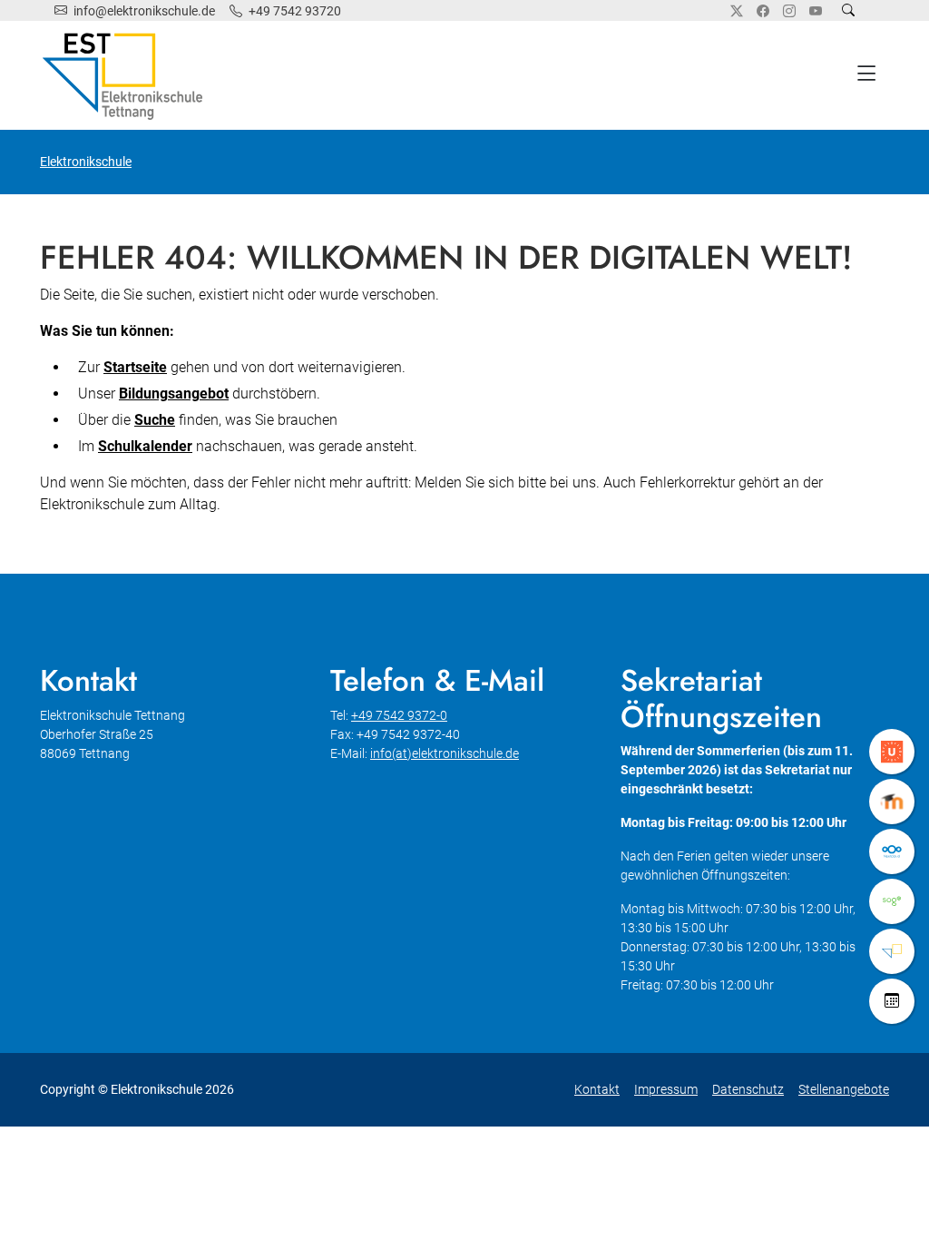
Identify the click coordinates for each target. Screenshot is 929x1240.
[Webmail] (891, 901)
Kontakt (597, 1089)
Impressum (666, 1089)
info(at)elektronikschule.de (444, 753)
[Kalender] (891, 1001)
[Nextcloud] (891, 851)
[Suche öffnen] (848, 10)
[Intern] (891, 951)
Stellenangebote (843, 1089)
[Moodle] (891, 801)
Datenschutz (748, 1089)
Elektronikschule (86, 161)
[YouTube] (815, 11)
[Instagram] (789, 11)
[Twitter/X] (736, 11)
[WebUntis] (891, 751)
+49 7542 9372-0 (399, 715)
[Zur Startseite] (126, 75)
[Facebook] (763, 11)
